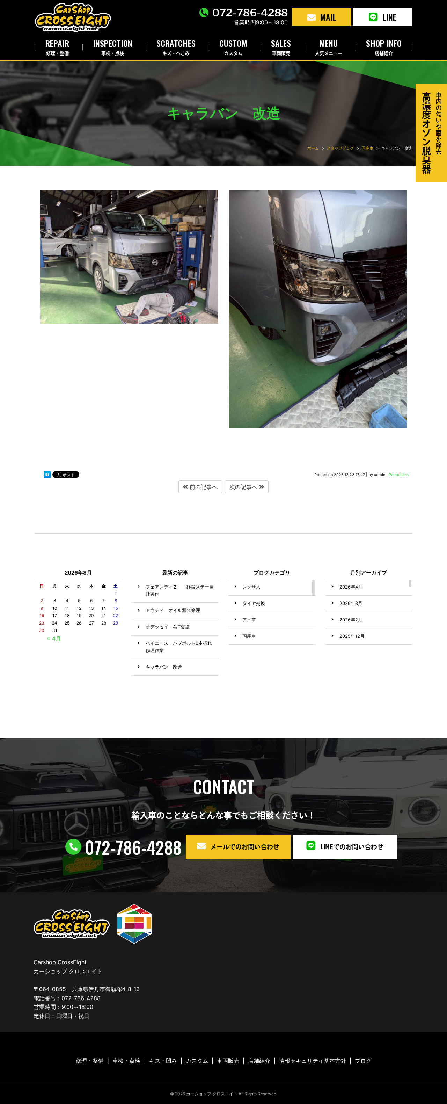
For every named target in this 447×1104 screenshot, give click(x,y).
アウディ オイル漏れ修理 (173, 610)
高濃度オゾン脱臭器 (432, 133)
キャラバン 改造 (164, 667)
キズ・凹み (163, 1060)
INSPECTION (112, 46)
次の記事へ (244, 486)
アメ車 (249, 619)
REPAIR (57, 46)
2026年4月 (350, 587)
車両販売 (228, 1060)
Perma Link (399, 474)
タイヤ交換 (253, 603)
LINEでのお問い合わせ (351, 847)
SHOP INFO (384, 46)
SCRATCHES (176, 46)
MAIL (328, 16)
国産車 (249, 636)
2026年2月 (350, 619)
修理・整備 (90, 1060)
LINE (389, 16)
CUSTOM (233, 46)
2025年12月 (352, 636)
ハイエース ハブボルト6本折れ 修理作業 (179, 647)
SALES (281, 46)
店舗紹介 (259, 1060)
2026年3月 (350, 603)
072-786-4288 (250, 12)
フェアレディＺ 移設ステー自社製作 (180, 590)
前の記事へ (203, 486)
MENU (328, 46)
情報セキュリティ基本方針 (312, 1060)
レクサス (251, 587)
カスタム (197, 1060)
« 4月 (54, 638)
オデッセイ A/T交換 (168, 626)
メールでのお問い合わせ (244, 847)
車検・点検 (126, 1060)
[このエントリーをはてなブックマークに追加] (47, 476)
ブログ (363, 1060)
